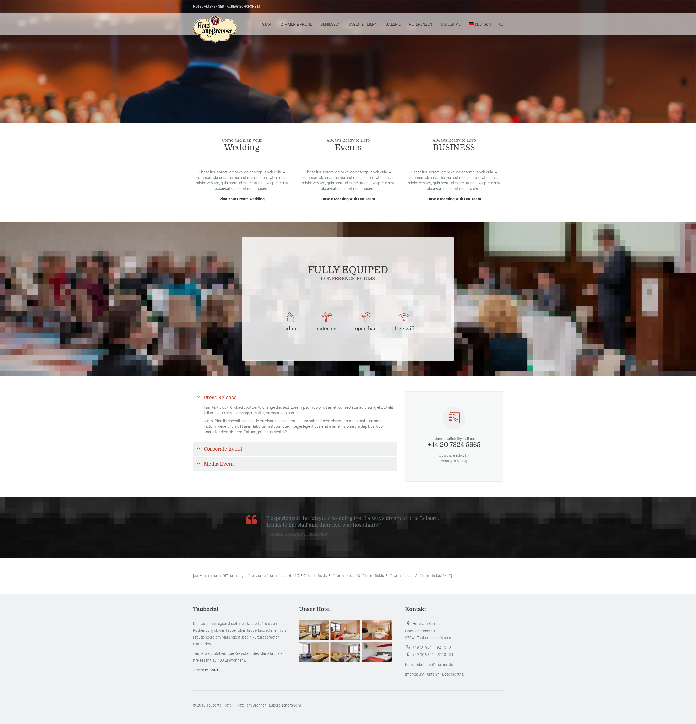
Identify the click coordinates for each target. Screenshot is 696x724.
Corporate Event (223, 449)
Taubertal (450, 24)
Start (267, 24)
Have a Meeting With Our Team (348, 199)
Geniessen (330, 24)
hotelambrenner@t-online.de (429, 664)
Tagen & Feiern (363, 24)
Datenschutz (453, 674)
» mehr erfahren (206, 670)
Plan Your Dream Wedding (242, 199)
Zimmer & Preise (296, 24)
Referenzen (420, 24)
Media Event (219, 464)
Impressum (414, 674)
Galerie (393, 24)
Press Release (220, 397)
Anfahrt (433, 674)
